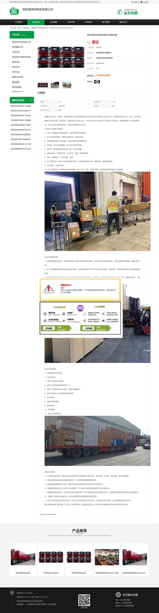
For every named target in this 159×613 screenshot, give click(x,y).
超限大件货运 (17, 77)
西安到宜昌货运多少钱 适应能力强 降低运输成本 (22, 115)
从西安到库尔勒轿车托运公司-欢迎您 (135, 573)
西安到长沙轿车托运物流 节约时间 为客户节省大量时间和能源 (22, 111)
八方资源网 (29, 604)
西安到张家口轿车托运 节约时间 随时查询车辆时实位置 (22, 130)
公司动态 (88, 22)
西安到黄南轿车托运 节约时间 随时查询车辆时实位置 (22, 149)
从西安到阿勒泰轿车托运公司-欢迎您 (107, 573)
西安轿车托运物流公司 (39, 28)
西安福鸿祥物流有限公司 (25, 601)
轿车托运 (16, 72)
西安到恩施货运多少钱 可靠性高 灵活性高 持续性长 (22, 144)
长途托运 (16, 52)
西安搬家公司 (17, 47)
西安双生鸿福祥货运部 (21, 57)
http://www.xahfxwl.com (48, 514)
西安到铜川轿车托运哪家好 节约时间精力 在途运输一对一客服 (22, 139)
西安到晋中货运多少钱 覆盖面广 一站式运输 (22, 120)
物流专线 (16, 62)
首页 (19, 28)
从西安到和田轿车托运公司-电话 (79, 573)
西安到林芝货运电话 (51, 573)
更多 (31, 100)
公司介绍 (71, 22)
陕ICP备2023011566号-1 (40, 597)
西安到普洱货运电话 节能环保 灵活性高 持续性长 (22, 125)
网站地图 (52, 604)
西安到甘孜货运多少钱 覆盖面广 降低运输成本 (22, 106)
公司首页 (18, 22)
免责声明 (37, 604)
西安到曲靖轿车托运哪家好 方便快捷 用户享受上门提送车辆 (22, 134)
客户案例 (106, 22)
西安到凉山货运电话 (23, 573)
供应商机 (36, 22)
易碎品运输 (16, 87)
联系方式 (123, 22)
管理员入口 (45, 604)
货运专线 (16, 67)
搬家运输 (16, 82)
